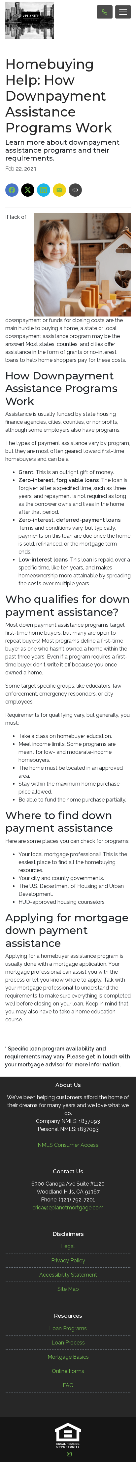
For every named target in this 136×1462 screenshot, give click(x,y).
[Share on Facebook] (11, 190)
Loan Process (68, 1343)
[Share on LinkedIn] (43, 190)
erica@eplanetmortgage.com (68, 1207)
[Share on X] (27, 190)
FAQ (68, 1385)
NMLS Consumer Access (68, 1145)
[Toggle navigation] (123, 12)
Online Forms (68, 1371)
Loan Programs (68, 1328)
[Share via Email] (59, 190)
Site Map (68, 1289)
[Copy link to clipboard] (75, 190)
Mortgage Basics (68, 1357)
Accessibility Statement (68, 1275)
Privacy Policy (68, 1260)
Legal (68, 1246)
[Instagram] (69, 1454)
